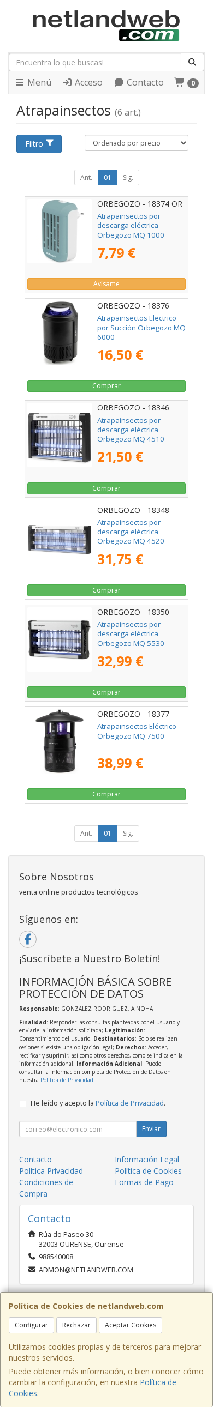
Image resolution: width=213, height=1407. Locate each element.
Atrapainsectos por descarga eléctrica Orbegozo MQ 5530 (130, 633)
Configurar (31, 1325)
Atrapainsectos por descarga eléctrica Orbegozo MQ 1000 (130, 225)
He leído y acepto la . (98, 1103)
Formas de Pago (144, 1182)
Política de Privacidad (66, 1080)
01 (107, 177)
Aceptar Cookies (130, 1325)
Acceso (88, 82)
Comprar (106, 385)
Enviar (151, 1128)
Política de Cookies (148, 1171)
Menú (38, 82)
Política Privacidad (51, 1171)
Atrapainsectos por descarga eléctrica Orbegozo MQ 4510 (130, 429)
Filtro (34, 143)
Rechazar (76, 1325)
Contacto (144, 82)
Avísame (106, 283)
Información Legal (147, 1159)
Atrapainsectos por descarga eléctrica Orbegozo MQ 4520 (130, 531)
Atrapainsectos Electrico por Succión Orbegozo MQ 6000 (141, 327)
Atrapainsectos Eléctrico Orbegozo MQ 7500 (136, 730)
